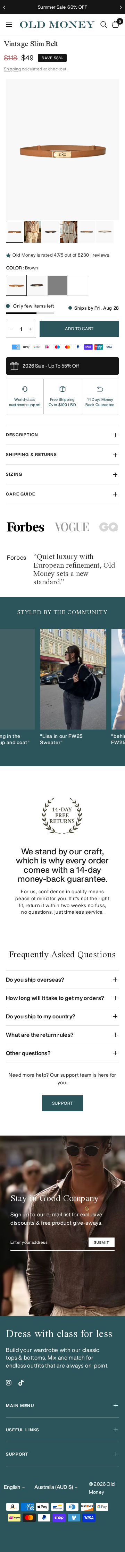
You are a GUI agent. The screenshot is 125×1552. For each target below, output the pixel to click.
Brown (16, 285)
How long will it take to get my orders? (55, 998)
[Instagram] (8, 1383)
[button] (62, 1103)
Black (36, 285)
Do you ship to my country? (40, 1016)
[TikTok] (21, 1383)
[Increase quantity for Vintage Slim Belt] (30, 329)
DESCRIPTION (22, 434)
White (77, 285)
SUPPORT (17, 1454)
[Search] (103, 24)
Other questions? (28, 1053)
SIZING (14, 474)
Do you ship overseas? (35, 979)
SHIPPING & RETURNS (31, 454)
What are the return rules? (40, 1034)
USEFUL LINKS (22, 1430)
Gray (57, 285)
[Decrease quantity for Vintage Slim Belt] (11, 329)
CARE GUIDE (20, 494)
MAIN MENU (20, 1405)
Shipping (12, 69)
